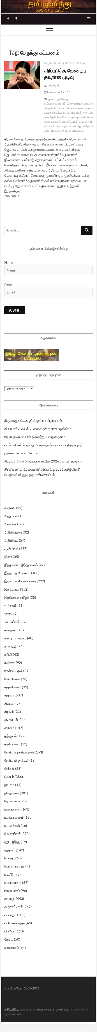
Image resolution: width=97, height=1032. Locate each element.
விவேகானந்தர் (14, 923)
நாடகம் (9, 785)
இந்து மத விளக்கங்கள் (20, 581)
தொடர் (9, 777)
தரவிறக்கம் (12, 744)
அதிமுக (66, 130)
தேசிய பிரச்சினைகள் (19, 752)
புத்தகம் (9, 850)
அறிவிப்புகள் (13, 532)
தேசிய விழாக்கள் (16, 760)
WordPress (62, 1009)
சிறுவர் (9, 711)
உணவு (8, 614)
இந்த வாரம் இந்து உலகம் (21, 565)
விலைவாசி (78, 130)
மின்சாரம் (60, 103)
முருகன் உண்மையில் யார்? (22, 453)
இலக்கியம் (11, 589)
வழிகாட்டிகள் (13, 907)
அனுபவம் (11, 516)
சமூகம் (9, 695)
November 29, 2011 (59, 92)
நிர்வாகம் (56, 130)
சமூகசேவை (12, 687)
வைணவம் (11, 947)
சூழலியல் (11, 719)
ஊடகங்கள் (12, 622)
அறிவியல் (11, 540)
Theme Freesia (45, 1009)
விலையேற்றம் (74, 103)
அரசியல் (80, 62)
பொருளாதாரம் (66, 62)
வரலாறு (9, 898)
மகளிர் (9, 874)
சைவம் (9, 728)
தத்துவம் (10, 736)
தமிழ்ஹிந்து (11, 1009)
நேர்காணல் (12, 801)
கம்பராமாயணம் (15, 638)
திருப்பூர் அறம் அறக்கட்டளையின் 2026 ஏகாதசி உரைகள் (43, 461)
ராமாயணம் (12, 891)
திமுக (67, 126)
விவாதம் (10, 915)
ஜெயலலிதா (84, 126)
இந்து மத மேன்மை (17, 573)
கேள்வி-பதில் (13, 671)
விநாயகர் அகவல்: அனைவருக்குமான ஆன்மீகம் (37, 429)
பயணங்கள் (12, 825)
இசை (8, 557)
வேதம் (8, 939)
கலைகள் (10, 646)
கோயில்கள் (12, 679)
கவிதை (9, 662)
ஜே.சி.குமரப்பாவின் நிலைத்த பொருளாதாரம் (34, 437)
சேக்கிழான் (53, 85)
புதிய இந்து (12, 842)
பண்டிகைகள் (13, 809)
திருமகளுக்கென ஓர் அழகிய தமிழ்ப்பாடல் (33, 420)
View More (16, 196)
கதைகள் (10, 630)
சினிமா (9, 703)
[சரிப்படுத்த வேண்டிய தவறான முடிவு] (22, 75)
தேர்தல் (9, 768)
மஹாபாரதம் (12, 882)
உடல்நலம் (10, 605)
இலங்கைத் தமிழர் (16, 597)
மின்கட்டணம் (70, 121)
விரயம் (59, 126)
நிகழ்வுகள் (50, 62)
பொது (8, 858)
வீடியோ (9, 931)
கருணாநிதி (85, 121)
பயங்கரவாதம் (14, 817)
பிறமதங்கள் (12, 834)
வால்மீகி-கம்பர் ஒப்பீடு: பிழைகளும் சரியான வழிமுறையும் (43, 445)
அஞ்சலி (9, 508)
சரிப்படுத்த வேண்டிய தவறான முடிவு (65, 73)
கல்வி (8, 654)
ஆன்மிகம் (11, 548)
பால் (74, 126)
